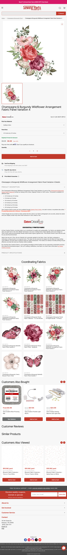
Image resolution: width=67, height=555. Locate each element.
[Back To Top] (64, 552)
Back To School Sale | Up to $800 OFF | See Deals (33, 2)
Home (3, 18)
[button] (2, 8)
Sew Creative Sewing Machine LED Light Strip (53, 412)
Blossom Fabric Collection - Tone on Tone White (11, 473)
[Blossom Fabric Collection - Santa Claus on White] (55, 464)
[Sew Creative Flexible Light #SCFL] (33, 403)
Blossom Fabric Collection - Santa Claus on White (54, 473)
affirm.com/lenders (50, 546)
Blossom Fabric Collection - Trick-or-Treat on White (33, 473)
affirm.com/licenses (59, 549)
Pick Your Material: (7, 121)
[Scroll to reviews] (33, 113)
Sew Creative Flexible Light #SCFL (33, 412)
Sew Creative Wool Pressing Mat (11, 412)
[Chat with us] (60, 8)
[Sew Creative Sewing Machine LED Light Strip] (55, 403)
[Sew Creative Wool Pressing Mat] (12, 403)
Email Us (4, 526)
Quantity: (4, 147)
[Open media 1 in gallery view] (62, 24)
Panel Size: (5, 129)
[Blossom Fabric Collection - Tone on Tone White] (12, 464)
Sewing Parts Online (36, 209)
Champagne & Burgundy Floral (15, 18)
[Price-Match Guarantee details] (18, 176)
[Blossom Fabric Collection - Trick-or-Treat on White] (33, 464)
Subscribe (62, 494)
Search (62, 13)
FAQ (3, 528)
